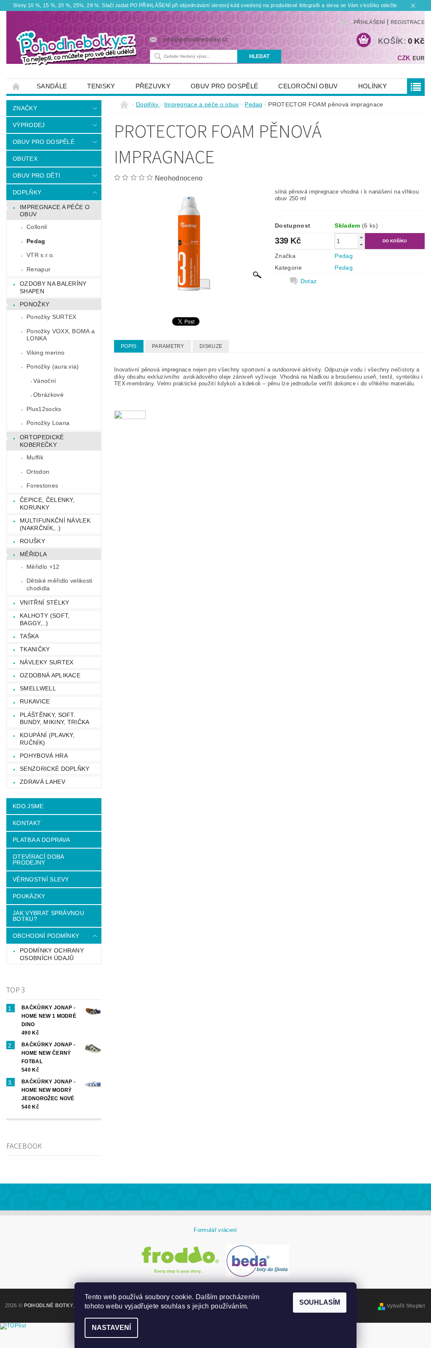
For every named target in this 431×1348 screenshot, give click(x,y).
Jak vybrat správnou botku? (48, 916)
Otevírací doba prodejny (38, 859)
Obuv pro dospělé (224, 86)
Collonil (37, 226)
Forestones (42, 485)
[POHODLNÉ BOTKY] (76, 47)
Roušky (32, 541)
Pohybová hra (44, 755)
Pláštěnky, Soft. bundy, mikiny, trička (55, 718)
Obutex (25, 158)
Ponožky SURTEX (51, 316)
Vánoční (44, 380)
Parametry (168, 346)
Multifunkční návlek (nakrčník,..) (55, 524)
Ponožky (34, 304)
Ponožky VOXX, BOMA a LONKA (61, 335)
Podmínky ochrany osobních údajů (52, 954)
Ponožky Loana (48, 422)
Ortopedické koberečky (42, 441)
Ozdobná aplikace (50, 675)
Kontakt (27, 823)
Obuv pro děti (36, 175)
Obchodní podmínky (46, 935)
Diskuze (211, 346)
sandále (52, 86)
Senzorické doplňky (55, 768)
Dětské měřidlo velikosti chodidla (60, 584)
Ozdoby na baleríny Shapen (53, 287)
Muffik (35, 457)
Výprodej (29, 125)
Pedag (36, 241)
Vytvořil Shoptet (406, 1306)
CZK (404, 57)
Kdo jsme (28, 806)
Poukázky (29, 896)
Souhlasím (319, 1302)
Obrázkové (48, 394)
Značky (25, 108)
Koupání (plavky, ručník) (47, 739)
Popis (129, 346)
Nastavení (111, 1327)
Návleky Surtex (46, 662)
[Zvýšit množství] (361, 237)
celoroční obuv (308, 86)
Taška (29, 636)
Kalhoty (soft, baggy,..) (44, 619)
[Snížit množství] (361, 245)
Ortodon (38, 471)
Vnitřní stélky (44, 602)
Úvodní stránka (16, 86)
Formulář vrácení (215, 1230)
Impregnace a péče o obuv (55, 211)
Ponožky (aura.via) (53, 366)
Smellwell (38, 688)
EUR (418, 58)
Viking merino (45, 352)
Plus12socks (44, 409)
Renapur (39, 269)
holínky (372, 86)
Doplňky (27, 192)
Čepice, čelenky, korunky (47, 503)
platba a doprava (41, 839)
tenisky (101, 86)
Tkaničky (35, 649)
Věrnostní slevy (41, 879)
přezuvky (153, 86)
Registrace (408, 22)
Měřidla (33, 554)
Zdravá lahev (42, 781)
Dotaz (309, 281)
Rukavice (35, 701)
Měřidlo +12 (43, 566)
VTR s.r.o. (40, 255)
